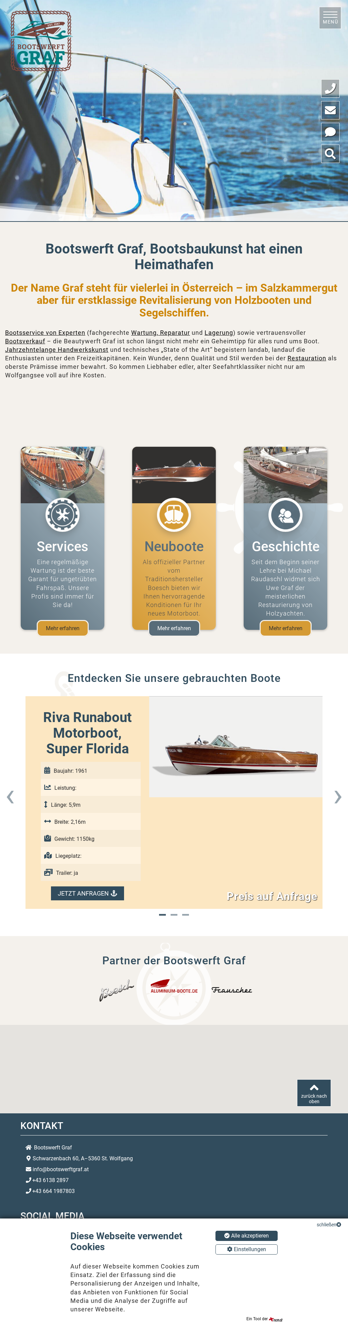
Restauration (307, 358)
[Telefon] (330, 88)
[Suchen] (330, 154)
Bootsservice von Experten (45, 332)
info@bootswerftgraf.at (61, 1169)
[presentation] (10, 794)
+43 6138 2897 (50, 1180)
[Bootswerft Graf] (40, 40)
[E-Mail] (330, 110)
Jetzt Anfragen (83, 893)
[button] (162, 914)
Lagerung (219, 332)
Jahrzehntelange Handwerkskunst (56, 349)
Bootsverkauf (25, 341)
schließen (326, 1224)
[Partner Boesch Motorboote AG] (116, 990)
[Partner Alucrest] (174, 985)
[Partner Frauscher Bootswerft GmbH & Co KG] (232, 990)
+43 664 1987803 (53, 1191)
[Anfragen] (330, 132)
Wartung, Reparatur (160, 332)
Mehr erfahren (63, 628)
